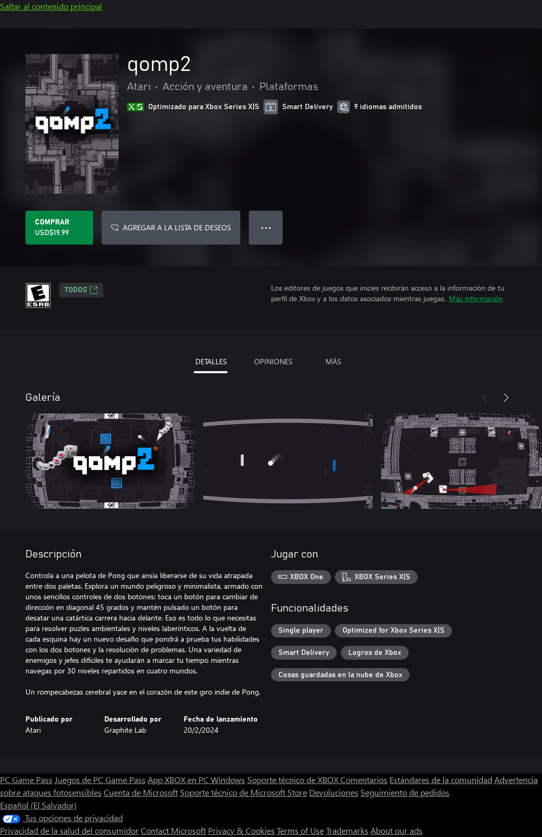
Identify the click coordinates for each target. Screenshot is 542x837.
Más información (476, 298)
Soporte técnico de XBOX (293, 779)
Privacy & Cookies (241, 830)
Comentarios (363, 779)
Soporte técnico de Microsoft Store (243, 792)
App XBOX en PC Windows (196, 779)
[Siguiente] (506, 397)
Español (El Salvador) (38, 805)
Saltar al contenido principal (51, 6)
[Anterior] (484, 397)
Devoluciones (333, 792)
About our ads (396, 830)
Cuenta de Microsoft (141, 792)
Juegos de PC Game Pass (100, 779)
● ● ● (266, 227)
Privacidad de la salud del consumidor (69, 830)
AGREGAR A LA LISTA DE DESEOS (177, 227)
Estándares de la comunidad (441, 779)
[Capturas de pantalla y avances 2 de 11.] (288, 461)
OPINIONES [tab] (273, 361)
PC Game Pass (26, 779)
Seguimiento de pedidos (404, 792)
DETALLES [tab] (211, 361)
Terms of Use (300, 830)
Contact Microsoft (173, 830)
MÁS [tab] (333, 361)
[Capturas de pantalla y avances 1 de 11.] (110, 461)
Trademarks (347, 830)
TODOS (76, 290)
